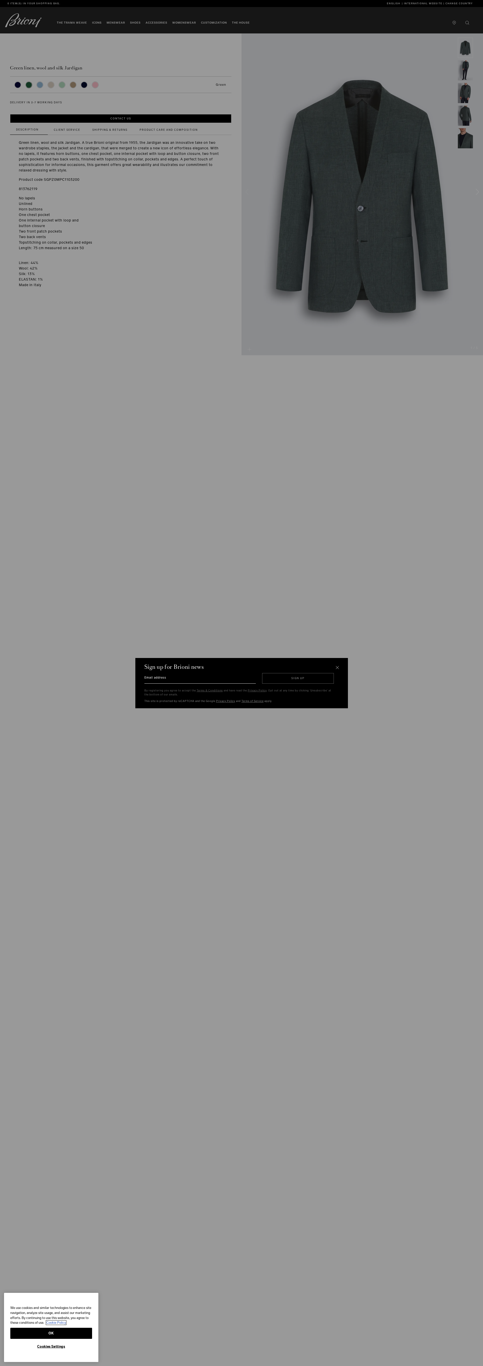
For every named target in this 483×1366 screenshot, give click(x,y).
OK (51, 1333)
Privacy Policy (257, 690)
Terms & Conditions (210, 690)
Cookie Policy (56, 1323)
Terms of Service (253, 701)
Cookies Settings (51, 1346)
